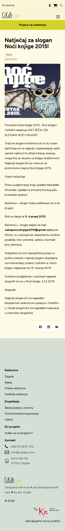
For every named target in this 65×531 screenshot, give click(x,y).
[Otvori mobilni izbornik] (58, 16)
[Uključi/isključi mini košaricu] (55, 5)
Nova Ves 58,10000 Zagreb (20, 461)
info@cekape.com (22, 452)
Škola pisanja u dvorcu (19, 407)
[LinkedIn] (48, 327)
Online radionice (15, 388)
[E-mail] (56, 327)
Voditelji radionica (16, 394)
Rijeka (8, 382)
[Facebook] (40, 327)
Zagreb (9, 376)
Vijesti (9, 54)
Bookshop (8, 5)
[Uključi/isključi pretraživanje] (61, 5)
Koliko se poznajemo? (19, 433)
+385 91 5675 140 (22, 446)
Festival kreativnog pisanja (21, 413)
